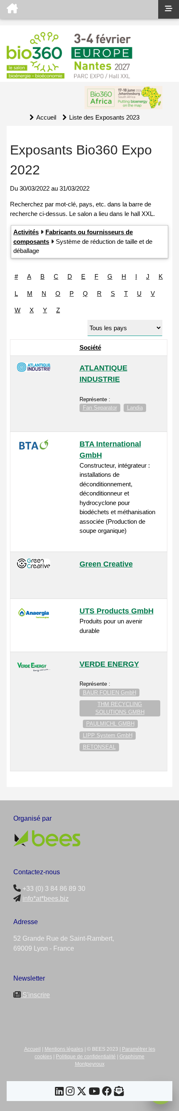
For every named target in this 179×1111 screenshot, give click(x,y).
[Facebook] (107, 1092)
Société (90, 347)
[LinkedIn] (59, 1092)
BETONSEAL (99, 747)
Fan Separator (100, 408)
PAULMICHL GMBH (110, 724)
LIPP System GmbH (107, 735)
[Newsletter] (119, 1092)
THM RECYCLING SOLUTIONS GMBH (119, 708)
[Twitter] (82, 1092)
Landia (135, 408)
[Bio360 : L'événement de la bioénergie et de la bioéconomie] (79, 9)
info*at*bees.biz (45, 898)
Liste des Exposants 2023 (104, 117)
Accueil (46, 117)
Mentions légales (64, 1049)
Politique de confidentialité (86, 1056)
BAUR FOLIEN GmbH (109, 692)
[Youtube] (94, 1092)
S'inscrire (35, 994)
